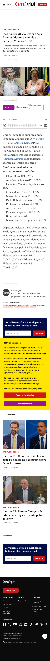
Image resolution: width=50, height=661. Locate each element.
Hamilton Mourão (13, 159)
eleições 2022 (23, 305)
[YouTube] (15, 624)
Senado (33, 307)
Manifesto (7, 604)
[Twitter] (9, 624)
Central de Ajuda (37, 610)
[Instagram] (20, 624)
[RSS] (46, 624)
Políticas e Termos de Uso (12, 638)
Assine (43, 4)
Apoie (9, 107)
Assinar (39, 333)
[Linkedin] (25, 624)
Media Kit (22, 601)
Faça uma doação (25, 403)
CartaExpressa (11, 29)
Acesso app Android (37, 602)
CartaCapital (12, 56)
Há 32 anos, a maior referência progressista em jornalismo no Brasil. (28, 293)
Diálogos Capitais (6, 612)
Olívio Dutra (37, 139)
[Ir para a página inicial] (25, 4)
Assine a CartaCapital (25, 395)
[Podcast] (41, 624)
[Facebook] (4, 624)
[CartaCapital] (6, 292)
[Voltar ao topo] (44, 636)
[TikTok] (31, 624)
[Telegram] (36, 624)
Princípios (7, 601)
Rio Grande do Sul (21, 307)
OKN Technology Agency (27, 642)
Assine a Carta (10, 590)
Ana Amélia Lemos (21, 143)
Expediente (8, 608)
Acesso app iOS (39, 606)
